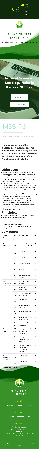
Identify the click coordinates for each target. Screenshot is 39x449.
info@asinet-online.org (22, 429)
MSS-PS (14, 126)
